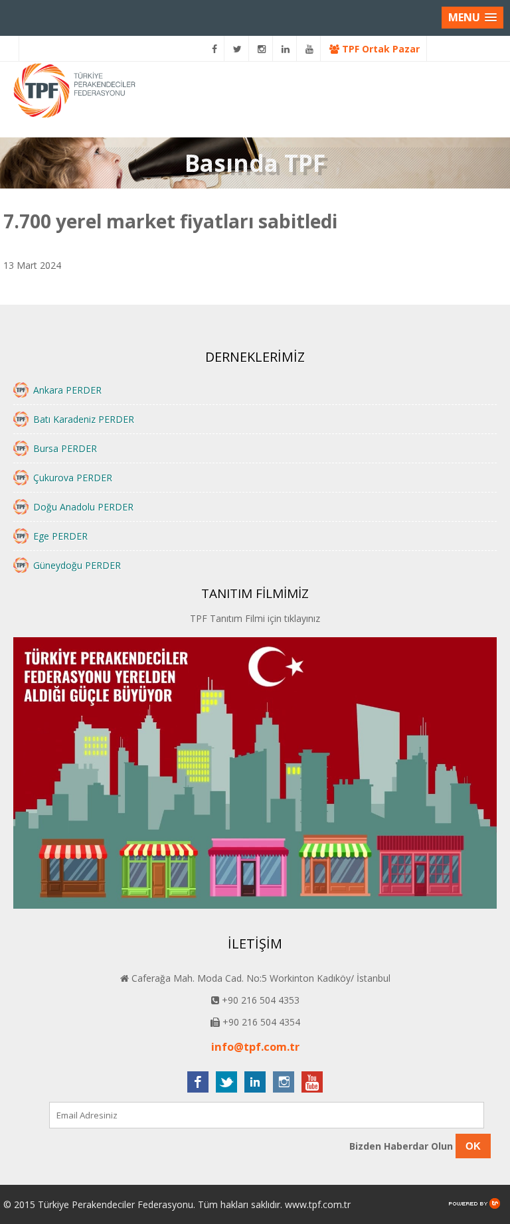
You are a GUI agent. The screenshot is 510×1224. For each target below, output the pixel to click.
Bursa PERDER (65, 448)
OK (473, 1146)
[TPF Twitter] (237, 49)
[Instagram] (262, 49)
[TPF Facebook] (214, 49)
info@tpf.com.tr (255, 1046)
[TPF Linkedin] (286, 49)
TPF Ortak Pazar (379, 48)
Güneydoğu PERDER (77, 565)
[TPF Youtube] (310, 49)
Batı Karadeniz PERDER (83, 419)
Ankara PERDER (67, 390)
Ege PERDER (60, 536)
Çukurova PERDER (72, 477)
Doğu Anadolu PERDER (83, 506)
